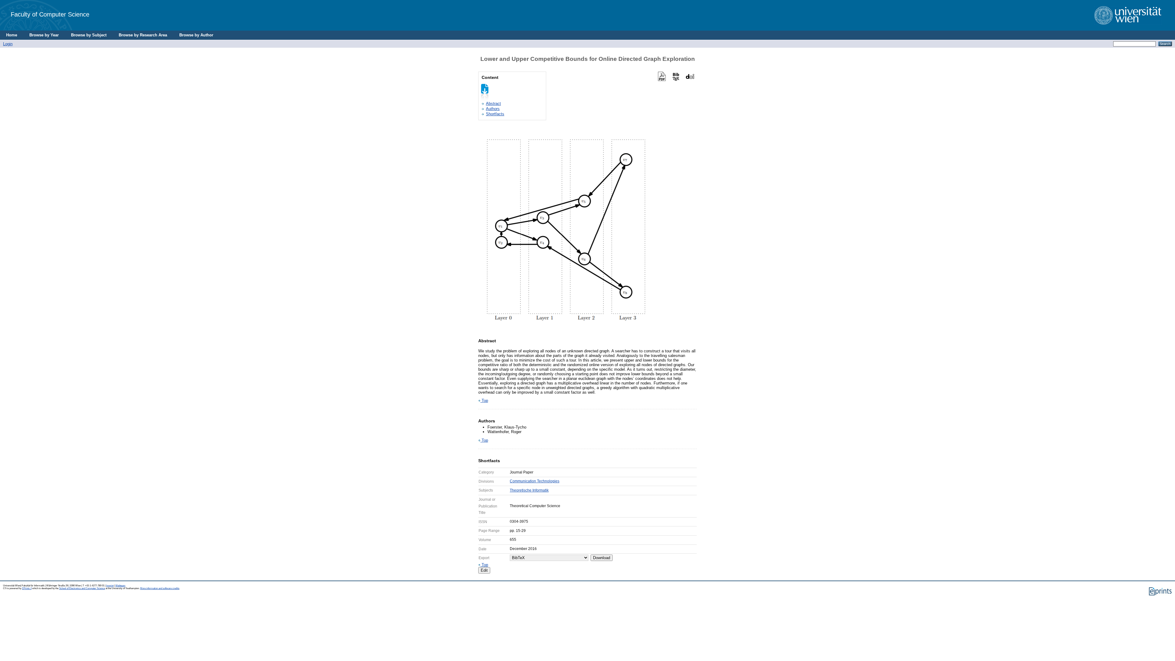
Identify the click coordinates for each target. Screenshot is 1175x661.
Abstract (493, 103)
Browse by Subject (88, 35)
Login (8, 44)
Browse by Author (196, 35)
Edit (484, 570)
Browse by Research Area (143, 35)
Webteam (120, 585)
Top (484, 400)
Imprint (110, 585)
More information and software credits (159, 588)
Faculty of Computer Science (50, 14)
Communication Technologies (534, 481)
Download (601, 557)
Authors (493, 108)
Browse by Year (44, 35)
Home (11, 35)
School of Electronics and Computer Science (82, 588)
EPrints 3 (27, 588)
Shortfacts (495, 114)
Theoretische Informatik (529, 490)
